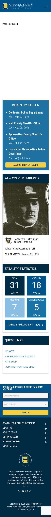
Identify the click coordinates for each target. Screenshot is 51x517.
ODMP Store (10, 446)
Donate (9, 351)
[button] (25, 424)
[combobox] (25, 404)
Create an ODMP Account (20, 356)
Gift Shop (11, 361)
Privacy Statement (25, 509)
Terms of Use (37, 507)
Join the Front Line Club (19, 366)
